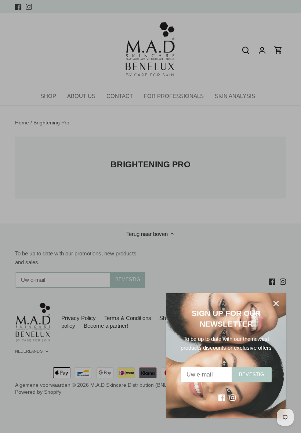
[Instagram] (232, 397)
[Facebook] (221, 397)
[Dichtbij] (276, 303)
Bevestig (251, 374)
